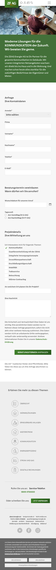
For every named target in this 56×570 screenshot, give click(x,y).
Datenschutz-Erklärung (12, 554)
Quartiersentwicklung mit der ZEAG (24, 252)
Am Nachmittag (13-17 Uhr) (19, 218)
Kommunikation (15, 248)
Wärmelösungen (28, 413)
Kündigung (35, 524)
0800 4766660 (28, 492)
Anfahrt (21, 521)
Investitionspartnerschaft (20, 259)
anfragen (33, 352)
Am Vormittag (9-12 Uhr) (18, 215)
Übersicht (24, 404)
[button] (31, 2)
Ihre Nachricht (11, 298)
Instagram (37, 530)
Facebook (28, 530)
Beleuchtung (14, 275)
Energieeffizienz (28, 451)
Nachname (10, 145)
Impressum (30, 521)
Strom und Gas (27, 460)
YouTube (19, 530)
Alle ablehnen (40, 560)
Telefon (8, 157)
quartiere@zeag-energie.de (36, 519)
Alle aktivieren (16, 560)
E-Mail (8, 168)
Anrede (8, 110)
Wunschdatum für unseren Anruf (19, 200)
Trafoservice (14, 271)
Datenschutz (39, 521)
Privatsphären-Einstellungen (28, 565)
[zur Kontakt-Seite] (25, 2)
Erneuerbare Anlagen (30, 423)
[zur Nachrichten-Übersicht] (28, 2)
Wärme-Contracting (17, 279)
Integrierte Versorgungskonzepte (23, 255)
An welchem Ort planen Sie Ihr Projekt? (22, 287)
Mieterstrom (26, 432)
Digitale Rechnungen (30, 470)
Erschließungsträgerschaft (20, 263)
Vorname (9, 134)
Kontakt (14, 521)
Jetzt (40, 501)
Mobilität (13, 267)
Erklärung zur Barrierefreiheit (19, 524)
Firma (7, 122)
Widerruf (43, 524)
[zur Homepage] (21, 2)
